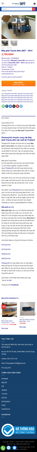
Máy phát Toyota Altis (11, 93)
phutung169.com (8, 74)
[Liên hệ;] (2, 448)
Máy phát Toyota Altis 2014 (9, 101)
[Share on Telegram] (21, 106)
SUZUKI (4, 398)
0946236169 (5, 254)
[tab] (18, 118)
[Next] (32, 27)
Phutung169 (9, 168)
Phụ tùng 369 (6, 368)
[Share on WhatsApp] (3, 106)
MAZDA (4, 382)
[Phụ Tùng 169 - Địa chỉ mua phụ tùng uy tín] (18, 3)
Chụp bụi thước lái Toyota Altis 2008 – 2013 (26, 320)
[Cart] (35, 3)
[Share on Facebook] (6, 106)
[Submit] (34, 9)
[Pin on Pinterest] (17, 106)
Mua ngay (4, 328)
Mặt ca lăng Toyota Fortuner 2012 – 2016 (8, 321)
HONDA (4, 390)
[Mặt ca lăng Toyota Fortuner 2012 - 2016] (9, 309)
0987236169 (5, 258)
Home (3, 48)
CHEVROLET (5, 409)
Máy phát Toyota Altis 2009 (25, 95)
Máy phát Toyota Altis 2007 (25, 93)
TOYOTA (9, 48)
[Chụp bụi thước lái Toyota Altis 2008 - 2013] (27, 309)
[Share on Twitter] (10, 106)
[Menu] (2, 3)
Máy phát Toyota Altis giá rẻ (25, 101)
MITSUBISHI (5, 402)
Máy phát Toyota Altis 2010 (9, 97)
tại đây (9, 280)
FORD (3, 405)
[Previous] (4, 27)
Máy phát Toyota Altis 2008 (9, 95)
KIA (2, 386)
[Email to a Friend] (14, 106)
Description (5, 118)
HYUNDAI (4, 379)
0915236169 (5, 245)
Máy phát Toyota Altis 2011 (25, 97)
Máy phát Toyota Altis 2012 (9, 99)
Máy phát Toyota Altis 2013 (25, 99)
